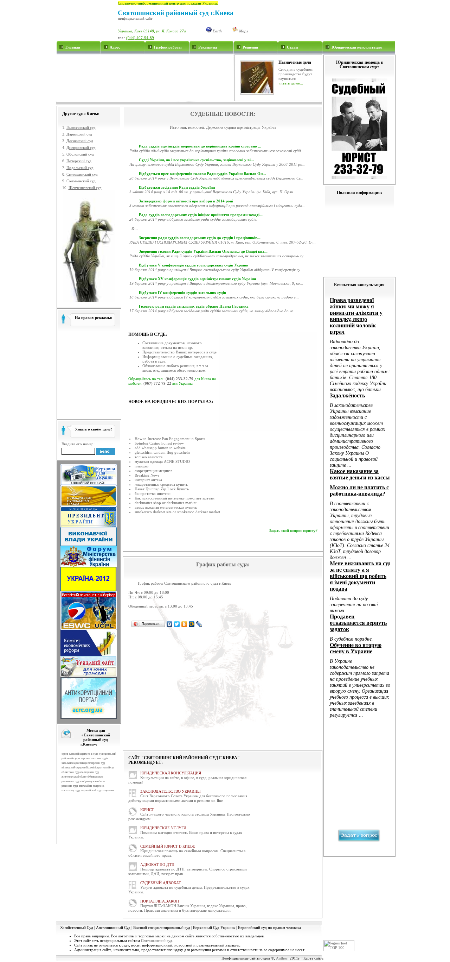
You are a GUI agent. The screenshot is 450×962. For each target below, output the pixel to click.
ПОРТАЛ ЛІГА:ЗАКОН (159, 901)
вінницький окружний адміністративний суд (88, 767)
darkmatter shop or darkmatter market (166, 503)
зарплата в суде (88, 753)
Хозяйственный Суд (76, 927)
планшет (142, 466)
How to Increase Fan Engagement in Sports (170, 438)
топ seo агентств (148, 457)
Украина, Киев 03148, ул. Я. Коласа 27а (152, 31)
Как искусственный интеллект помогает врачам (174, 498)
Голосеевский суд (81, 127)
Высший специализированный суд (161, 927)
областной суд (70, 772)
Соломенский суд (81, 181)
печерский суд (96, 763)
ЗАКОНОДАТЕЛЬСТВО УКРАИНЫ (170, 791)
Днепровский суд (81, 147)
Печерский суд (78, 161)
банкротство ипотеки (153, 493)
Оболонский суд (80, 154)
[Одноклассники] (184, 624)
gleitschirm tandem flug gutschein (162, 452)
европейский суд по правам (97, 790)
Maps (243, 31)
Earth (217, 31)
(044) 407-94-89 (140, 38)
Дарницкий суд (79, 134)
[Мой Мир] (191, 624)
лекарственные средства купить (161, 484)
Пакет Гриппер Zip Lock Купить (162, 489)
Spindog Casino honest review (159, 443)
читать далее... (290, 83)
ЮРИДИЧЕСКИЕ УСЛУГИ (163, 828)
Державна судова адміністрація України (241, 127)
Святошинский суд (82, 174)
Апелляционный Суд (113, 927)
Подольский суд (80, 167)
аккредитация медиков (153, 471)
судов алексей (70, 753)
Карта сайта (313, 958)
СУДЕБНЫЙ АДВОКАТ (160, 883)
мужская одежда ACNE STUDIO (162, 461)
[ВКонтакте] (169, 624)
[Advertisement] (145, 77)
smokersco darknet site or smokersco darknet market (177, 512)
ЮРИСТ (147, 809)
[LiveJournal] (199, 624)
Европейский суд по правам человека (269, 927)
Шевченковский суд (85, 188)
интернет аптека (148, 480)
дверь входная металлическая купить (166, 507)
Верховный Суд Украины (214, 927)
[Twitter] (177, 624)
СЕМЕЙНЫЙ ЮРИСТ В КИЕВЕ (167, 846)
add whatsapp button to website (160, 448)
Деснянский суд (79, 141)
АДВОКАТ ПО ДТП (157, 864)
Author (282, 958)
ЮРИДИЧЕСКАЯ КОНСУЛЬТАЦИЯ (170, 773)
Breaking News (147, 475)
